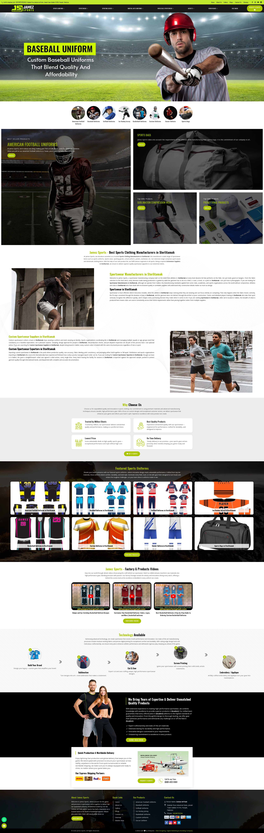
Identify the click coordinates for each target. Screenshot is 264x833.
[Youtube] (175, 822)
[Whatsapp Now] (4, 819)
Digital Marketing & (173, 831)
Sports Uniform (58, 8)
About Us (219, 2)
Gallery (226, 2)
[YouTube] (258, 2)
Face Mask (235, 8)
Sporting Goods (107, 8)
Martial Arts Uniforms (135, 8)
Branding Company (186, 831)
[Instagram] (255, 2)
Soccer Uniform (141, 820)
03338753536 (20, 2)
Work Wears (212, 8)
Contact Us (238, 2)
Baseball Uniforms (142, 805)
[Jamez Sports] (23, 8)
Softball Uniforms (142, 808)
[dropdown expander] (64, 8)
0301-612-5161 (171, 782)
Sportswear (82, 8)
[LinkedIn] (261, 2)
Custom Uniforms (142, 817)
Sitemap (245, 2)
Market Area (119, 820)
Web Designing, (161, 831)
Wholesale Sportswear (165, 8)
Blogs (231, 2)
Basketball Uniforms (143, 814)
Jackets (190, 8)
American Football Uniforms (146, 802)
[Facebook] (252, 2)
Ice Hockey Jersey (142, 811)
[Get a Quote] (4, 825)
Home (212, 2)
